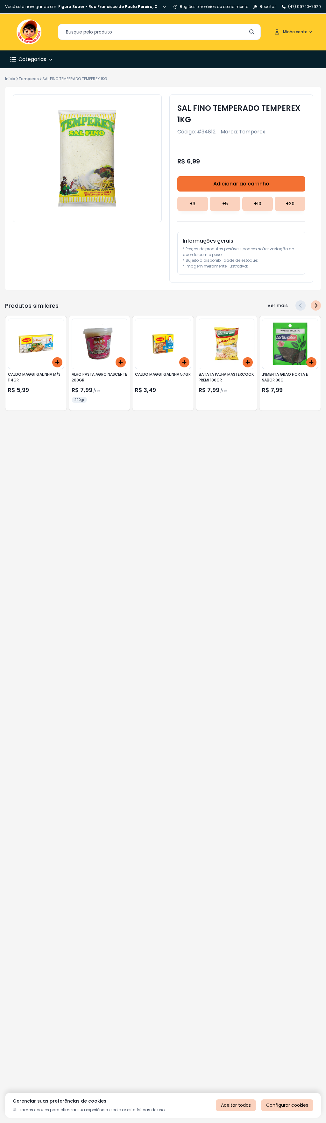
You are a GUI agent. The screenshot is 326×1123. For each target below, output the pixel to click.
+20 (290, 203)
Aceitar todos (236, 1105)
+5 (225, 203)
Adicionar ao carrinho (241, 183)
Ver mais (277, 305)
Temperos (28, 78)
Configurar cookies (287, 1105)
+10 (257, 203)
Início (10, 78)
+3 (192, 203)
